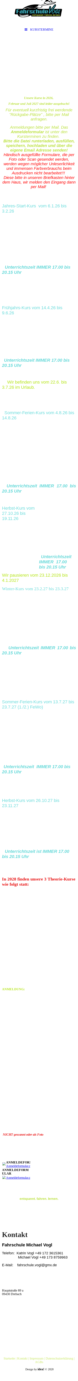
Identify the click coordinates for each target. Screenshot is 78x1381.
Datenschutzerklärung (59, 1358)
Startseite (9, 1358)
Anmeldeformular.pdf (19, 1166)
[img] (39, 13)
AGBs (39, 1362)
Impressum (36, 1358)
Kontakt (22, 1358)
